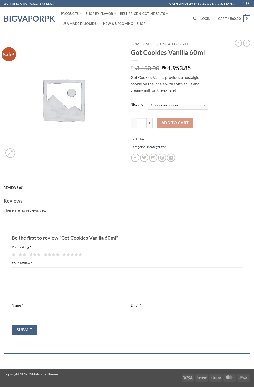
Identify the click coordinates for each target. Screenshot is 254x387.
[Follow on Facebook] (243, 3)
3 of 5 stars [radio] (34, 254)
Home (136, 44)
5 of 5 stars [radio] (71, 254)
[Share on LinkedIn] (171, 158)
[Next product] (238, 43)
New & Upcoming (118, 24)
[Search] (195, 18)
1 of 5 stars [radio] (13, 254)
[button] (205, 19)
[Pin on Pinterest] (162, 158)
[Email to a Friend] (153, 158)
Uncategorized (175, 44)
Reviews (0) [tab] (13, 188)
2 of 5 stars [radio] (21, 254)
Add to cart (175, 122)
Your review (22, 263)
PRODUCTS (70, 14)
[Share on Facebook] (135, 158)
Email (136, 305)
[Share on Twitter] (144, 158)
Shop (141, 24)
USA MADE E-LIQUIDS (79, 24)
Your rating (21, 247)
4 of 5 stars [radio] (51, 254)
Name (17, 305)
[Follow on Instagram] (247, 3)
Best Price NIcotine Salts (142, 14)
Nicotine (137, 104)
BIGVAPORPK (28, 19)
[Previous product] (246, 43)
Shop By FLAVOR (99, 14)
